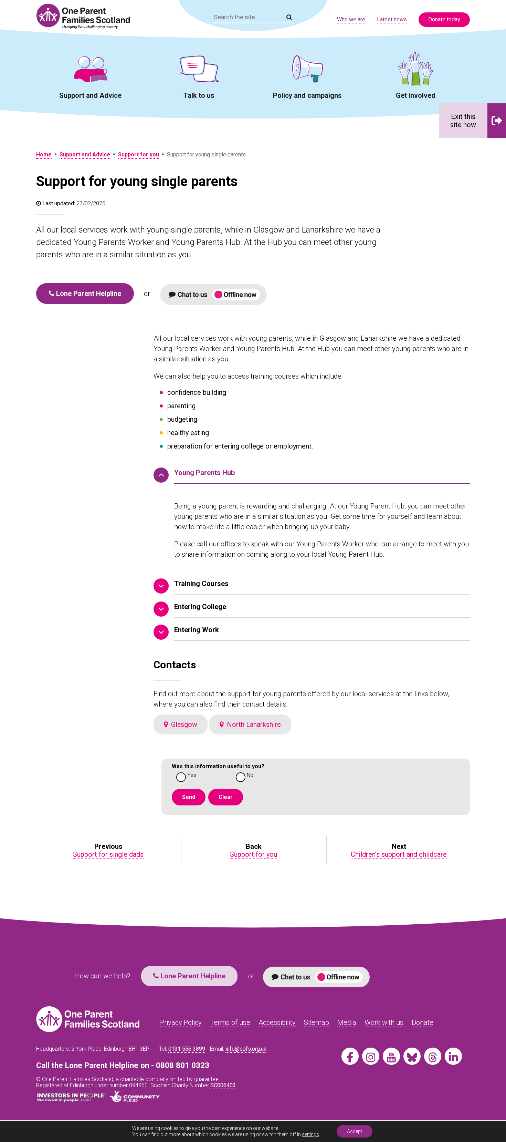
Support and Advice (90, 95)
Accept (354, 1131)
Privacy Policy (181, 1022)
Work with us (384, 1022)
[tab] (312, 475)
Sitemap (316, 1022)
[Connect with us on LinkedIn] (453, 1056)
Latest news (392, 19)
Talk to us (198, 95)
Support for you (138, 154)
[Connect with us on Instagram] (370, 1056)
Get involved (415, 95)
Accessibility (277, 1022)
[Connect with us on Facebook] (350, 1056)
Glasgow (182, 724)
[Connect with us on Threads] (432, 1056)
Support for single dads (108, 854)
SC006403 (223, 1085)
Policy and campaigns (307, 95)
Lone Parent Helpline (87, 293)
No (250, 775)
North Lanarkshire (252, 724)
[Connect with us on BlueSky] (412, 1056)
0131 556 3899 (186, 1049)
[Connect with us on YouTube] (391, 1056)
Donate (422, 1022)
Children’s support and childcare (399, 854)
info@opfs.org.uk (245, 1049)
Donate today (444, 19)
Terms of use (230, 1022)
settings (310, 1134)
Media (346, 1022)
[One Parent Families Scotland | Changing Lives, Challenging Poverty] (87, 16)
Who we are (351, 19)
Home (44, 154)
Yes (191, 775)
